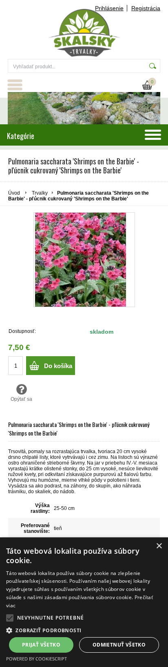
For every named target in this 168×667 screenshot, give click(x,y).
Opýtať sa (21, 399)
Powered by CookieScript (36, 659)
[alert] (84, 602)
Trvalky (40, 193)
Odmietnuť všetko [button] (119, 644)
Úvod (14, 193)
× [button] (159, 546)
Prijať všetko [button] (41, 644)
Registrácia (145, 8)
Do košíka (58, 365)
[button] (10, 618)
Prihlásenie (109, 8)
